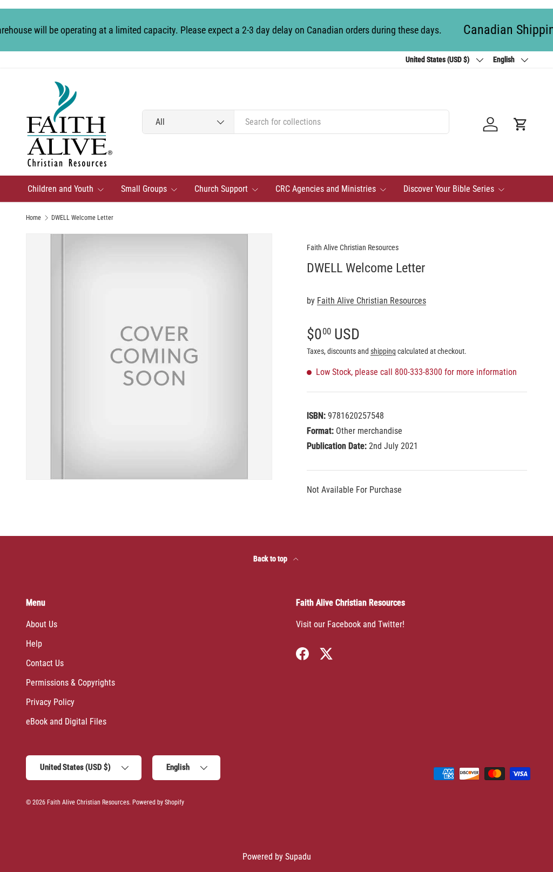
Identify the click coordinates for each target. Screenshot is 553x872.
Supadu (298, 856)
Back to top (271, 558)
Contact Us (45, 663)
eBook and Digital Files (66, 721)
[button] (520, 124)
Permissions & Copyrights (70, 683)
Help (34, 644)
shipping (383, 351)
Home (33, 217)
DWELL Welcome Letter (82, 217)
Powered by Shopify (158, 802)
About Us (41, 624)
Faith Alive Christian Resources (353, 247)
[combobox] (296, 121)
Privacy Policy (50, 702)
